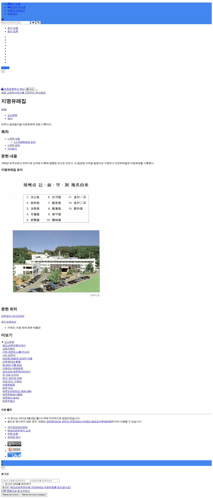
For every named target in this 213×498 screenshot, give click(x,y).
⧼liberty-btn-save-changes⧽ (34, 494)
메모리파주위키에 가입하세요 (27, 487)
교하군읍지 (8, 348)
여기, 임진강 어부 (12, 378)
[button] (16, 10)
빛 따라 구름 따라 (12, 365)
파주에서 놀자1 (10, 397)
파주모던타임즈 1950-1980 (16, 391)
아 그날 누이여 (10, 375)
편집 (6, 89)
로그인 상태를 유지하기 (18, 484)
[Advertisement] (106, 80)
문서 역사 (19, 89)
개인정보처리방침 (17, 427)
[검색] (38, 22)
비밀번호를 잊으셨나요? (57, 487)
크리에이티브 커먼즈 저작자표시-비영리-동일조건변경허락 (78, 421)
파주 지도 (7, 388)
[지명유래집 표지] (55, 302)
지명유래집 (8, 384)
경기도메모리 (8, 322)
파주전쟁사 (8, 401)
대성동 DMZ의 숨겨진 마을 (17, 358)
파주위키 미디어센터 (12, 316)
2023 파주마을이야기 (14, 345)
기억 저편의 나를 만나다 (15, 352)
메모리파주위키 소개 (19, 430)
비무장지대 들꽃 (11, 361)
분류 (3, 109)
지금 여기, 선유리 (12, 381)
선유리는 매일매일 (12, 368)
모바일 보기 (14, 437)
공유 (31, 89)
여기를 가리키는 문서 (29, 92)
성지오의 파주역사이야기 (16, 371)
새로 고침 (6, 92)
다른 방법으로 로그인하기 (15, 491)
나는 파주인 (9, 355)
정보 (43, 92)
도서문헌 (12, 115)
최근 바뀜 (12, 28)
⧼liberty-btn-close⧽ (10, 494)
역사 (9, 118)
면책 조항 (12, 434)
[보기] (33, 22)
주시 (14, 92)
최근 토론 (12, 31)
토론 (11, 89)
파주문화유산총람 (12, 394)
